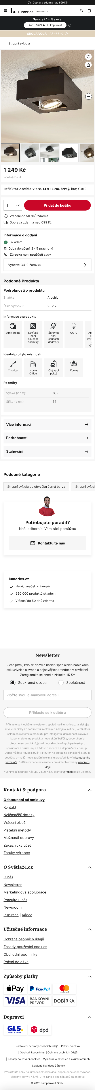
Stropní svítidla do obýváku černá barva (36, 486)
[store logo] (32, 10)
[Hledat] (81, 10)
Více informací (18, 424)
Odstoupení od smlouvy (24, 800)
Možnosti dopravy (19, 837)
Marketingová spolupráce (25, 892)
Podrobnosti (16, 438)
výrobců (68, 772)
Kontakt (10, 807)
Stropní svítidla (19, 43)
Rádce (27, 915)
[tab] (47, 821)
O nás (8, 877)
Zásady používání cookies (25, 946)
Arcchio (53, 297)
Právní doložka (16, 961)
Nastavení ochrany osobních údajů (36, 1046)
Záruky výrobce (17, 852)
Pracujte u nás (15, 899)
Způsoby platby (21, 976)
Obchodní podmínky (20, 954)
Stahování (14, 451)
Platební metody (17, 830)
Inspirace (11, 915)
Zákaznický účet (17, 845)
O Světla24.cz (18, 867)
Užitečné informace (25, 929)
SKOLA (45, 25)
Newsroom (13, 907)
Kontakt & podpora (25, 790)
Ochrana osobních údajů (24, 939)
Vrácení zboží (15, 822)
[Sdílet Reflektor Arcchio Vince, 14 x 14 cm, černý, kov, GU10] (88, 65)
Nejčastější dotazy (19, 814)
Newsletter (13, 884)
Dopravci (14, 1017)
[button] (10, 153)
